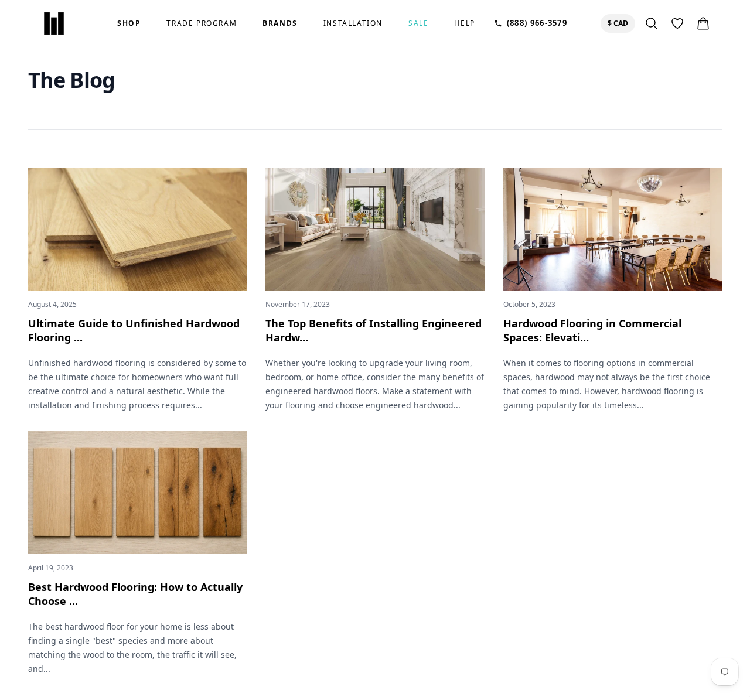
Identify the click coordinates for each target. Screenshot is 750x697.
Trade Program (201, 23)
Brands (280, 23)
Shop (129, 23)
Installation (353, 23)
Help (464, 23)
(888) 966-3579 (537, 23)
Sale (418, 23)
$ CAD (620, 23)
